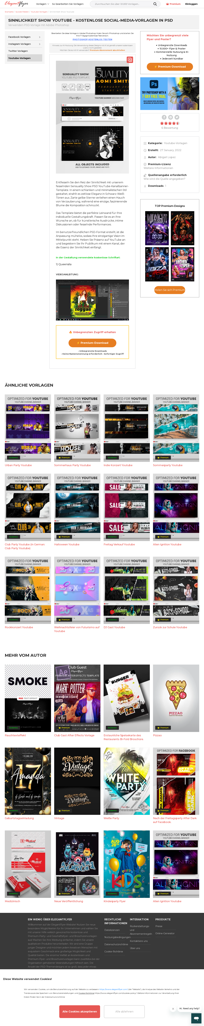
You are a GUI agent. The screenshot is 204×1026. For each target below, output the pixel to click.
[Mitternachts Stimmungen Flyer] (157, 228)
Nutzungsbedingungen (114, 937)
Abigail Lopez (167, 157)
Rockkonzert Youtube (19, 627)
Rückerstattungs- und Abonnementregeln (140, 930)
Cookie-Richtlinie (113, 951)
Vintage (59, 818)
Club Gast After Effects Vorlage (74, 735)
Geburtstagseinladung (19, 818)
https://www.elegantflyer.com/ (113, 989)
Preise (158, 926)
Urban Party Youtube (18, 465)
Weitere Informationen (158, 168)
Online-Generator (165, 933)
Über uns (135, 948)
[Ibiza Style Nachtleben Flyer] (157, 264)
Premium (175, 4)
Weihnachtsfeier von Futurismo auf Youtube (76, 629)
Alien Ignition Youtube (167, 544)
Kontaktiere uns (139, 941)
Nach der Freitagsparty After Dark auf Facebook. (175, 820)
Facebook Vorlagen (19, 37)
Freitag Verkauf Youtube (119, 544)
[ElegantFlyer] (16, 4)
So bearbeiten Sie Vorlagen (68, 4)
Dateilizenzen (112, 930)
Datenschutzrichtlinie (114, 944)
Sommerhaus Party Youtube (72, 465)
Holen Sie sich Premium (170, 290)
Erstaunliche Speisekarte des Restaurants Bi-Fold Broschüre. (124, 737)
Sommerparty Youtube (167, 465)
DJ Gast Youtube (114, 627)
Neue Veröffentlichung (68, 901)
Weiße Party (111, 818)
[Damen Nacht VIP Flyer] (182, 264)
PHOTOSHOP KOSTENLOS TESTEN (92, 39)
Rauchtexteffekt (15, 735)
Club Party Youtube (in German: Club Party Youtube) (25, 546)
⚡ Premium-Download (92, 342)
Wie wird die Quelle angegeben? (164, 178)
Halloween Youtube (66, 544)
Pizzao (157, 735)
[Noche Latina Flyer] (182, 228)
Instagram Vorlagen (19, 44)
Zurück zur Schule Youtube (170, 627)
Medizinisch (12, 901)
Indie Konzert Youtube (118, 465)
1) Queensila (63, 264)
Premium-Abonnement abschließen (107, 50)
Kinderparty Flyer (115, 901)
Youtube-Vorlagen (175, 143)
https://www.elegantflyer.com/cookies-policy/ (115, 993)
